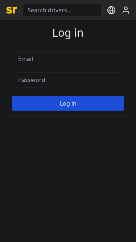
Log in (68, 103)
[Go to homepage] (11, 10)
